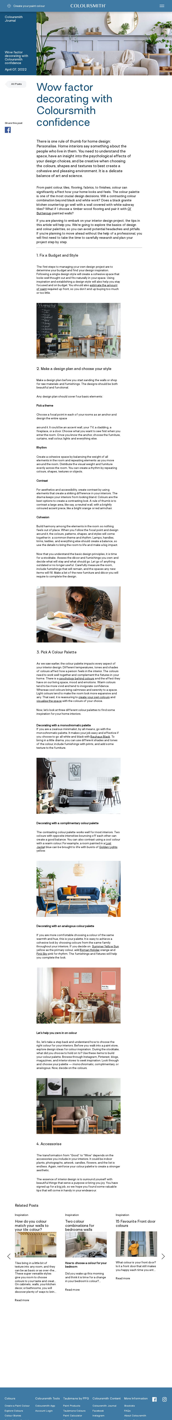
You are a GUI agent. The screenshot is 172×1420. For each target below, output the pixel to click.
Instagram (99, 1416)
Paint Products (71, 1406)
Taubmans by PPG (76, 1398)
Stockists (129, 1406)
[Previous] (9, 1256)
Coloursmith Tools (47, 1398)
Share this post (13, 123)
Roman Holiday (90, 950)
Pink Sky (41, 954)
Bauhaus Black (100, 736)
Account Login (44, 1411)
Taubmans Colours (74, 1411)
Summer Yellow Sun (105, 946)
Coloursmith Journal (105, 1406)
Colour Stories (13, 1416)
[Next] (162, 1256)
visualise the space (48, 701)
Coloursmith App (45, 1406)
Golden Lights (108, 847)
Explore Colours (14, 1411)
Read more (22, 1300)
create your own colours (94, 697)
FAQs (127, 1411)
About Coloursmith (135, 1416)
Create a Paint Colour (17, 1406)
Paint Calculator (72, 1416)
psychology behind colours (76, 678)
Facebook (98, 1411)
